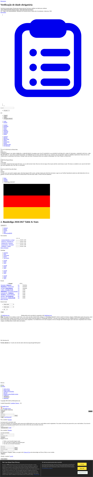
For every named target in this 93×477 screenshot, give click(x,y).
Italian (5, 117)
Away (4, 263)
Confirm (2, 411)
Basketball (5, 126)
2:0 (18, 286)
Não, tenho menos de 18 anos (26, 9)
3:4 (18, 289)
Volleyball (5, 131)
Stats (4, 232)
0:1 (18, 285)
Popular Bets (6, 141)
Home (4, 178)
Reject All (82, 468)
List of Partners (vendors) (47, 468)
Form (4, 254)
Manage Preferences (82, 472)
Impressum (6, 398)
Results (5, 143)
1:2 (18, 288)
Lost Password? (8, 417)
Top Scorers (6, 258)
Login (4, 121)
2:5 (18, 293)
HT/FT (5, 256)
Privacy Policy (6, 390)
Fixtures (5, 230)
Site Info (5, 392)
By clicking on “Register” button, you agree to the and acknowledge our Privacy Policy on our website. (27, 452)
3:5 (18, 297)
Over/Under (6, 255)
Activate (3, 437)
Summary (5, 136)
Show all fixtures (4, 247)
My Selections (6, 145)
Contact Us (6, 395)
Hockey (5, 127)
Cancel (90, 411)
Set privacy (6, 396)
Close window (4, 458)
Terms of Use (6, 389)
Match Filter (6, 139)
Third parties (36, 474)
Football (5, 125)
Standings (5, 252)
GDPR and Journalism (8, 391)
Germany (5, 180)
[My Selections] (47, 104)
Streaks (5, 140)
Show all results (4, 299)
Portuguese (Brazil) (8, 118)
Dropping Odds (7, 144)
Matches (5, 138)
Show (16, 415)
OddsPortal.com (48, 315)
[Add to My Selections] (16, 240)
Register (5, 122)
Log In (11, 456)
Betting (5, 134)
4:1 (18, 294)
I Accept (82, 464)
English (5, 115)
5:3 (18, 291)
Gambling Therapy (14, 403)
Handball (5, 132)
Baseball (5, 130)
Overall (5, 260)
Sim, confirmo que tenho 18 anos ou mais (10, 9)
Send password (4, 427)
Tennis (5, 129)
